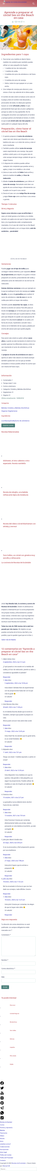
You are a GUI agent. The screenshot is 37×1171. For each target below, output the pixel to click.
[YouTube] (2, 1094)
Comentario (6, 935)
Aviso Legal (3, 1152)
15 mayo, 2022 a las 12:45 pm (15, 731)
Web (2, 977)
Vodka (12, 421)
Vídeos (2, 1136)
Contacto (3, 1160)
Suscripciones (4, 1149)
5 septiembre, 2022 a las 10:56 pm (16, 683)
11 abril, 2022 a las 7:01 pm (12, 752)
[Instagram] (2, 1099)
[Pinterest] (2, 1104)
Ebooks (2, 1138)
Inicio (1, 1141)
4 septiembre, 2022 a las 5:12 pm (14, 662)
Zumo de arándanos (22, 421)
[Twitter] (2, 1090)
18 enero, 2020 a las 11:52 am (13, 882)
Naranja (7, 421)
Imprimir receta (8, 425)
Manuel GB (6, 1166)
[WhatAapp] (2, 1114)
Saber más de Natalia (8, 640)
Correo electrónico (8, 968)
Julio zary (6, 879)
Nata (6, 680)
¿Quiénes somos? (5, 1144)
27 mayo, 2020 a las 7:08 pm (14, 861)
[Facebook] (2, 1085)
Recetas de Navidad (6, 1122)
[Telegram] (2, 1109)
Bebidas (4, 408)
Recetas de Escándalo (19, 1163)
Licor (3, 421)
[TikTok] (2, 1119)
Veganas (4, 411)
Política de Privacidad (6, 1158)
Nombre (4, 960)
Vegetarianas (12, 411)
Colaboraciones (5, 1147)
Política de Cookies (5, 1155)
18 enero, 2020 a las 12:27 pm (15, 900)
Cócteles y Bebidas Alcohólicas (18, 408)
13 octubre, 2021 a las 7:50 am (15, 815)
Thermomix (3, 1133)
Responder (6, 677)
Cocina (2, 1125)
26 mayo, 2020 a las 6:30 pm (12, 843)
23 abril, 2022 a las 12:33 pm (14, 770)
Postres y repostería (6, 1127)
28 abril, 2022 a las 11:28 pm (12, 707)
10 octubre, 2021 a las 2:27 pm (13, 797)
